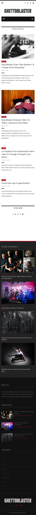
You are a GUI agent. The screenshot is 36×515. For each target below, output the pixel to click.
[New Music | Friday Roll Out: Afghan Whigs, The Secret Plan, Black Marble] (18, 262)
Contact (3, 486)
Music (3, 61)
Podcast (3, 464)
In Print (3, 481)
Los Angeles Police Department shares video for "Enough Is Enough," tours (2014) (17, 154)
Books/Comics (5, 477)
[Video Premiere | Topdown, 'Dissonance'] (18, 293)
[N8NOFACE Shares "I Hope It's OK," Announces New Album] (18, 354)
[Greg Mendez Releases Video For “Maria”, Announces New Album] (18, 102)
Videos (3, 116)
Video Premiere (4, 306)
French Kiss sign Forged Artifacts (15, 183)
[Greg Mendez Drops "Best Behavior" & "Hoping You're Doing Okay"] (18, 46)
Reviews (3, 469)
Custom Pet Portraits (7, 228)
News (3, 148)
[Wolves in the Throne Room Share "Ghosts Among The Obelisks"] (18, 323)
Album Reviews (5, 274)
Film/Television (5, 473)
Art (2, 460)
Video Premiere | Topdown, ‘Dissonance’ (12, 308)
